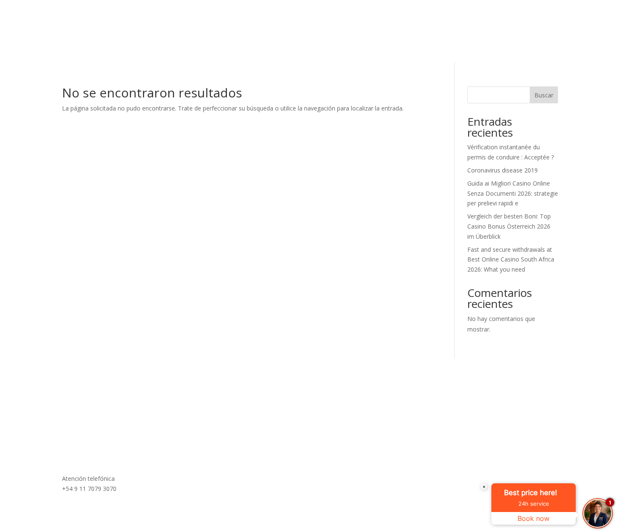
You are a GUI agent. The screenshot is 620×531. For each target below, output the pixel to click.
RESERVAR (490, 18)
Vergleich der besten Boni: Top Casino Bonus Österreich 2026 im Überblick (509, 226)
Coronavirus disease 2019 (502, 170)
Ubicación (378, 47)
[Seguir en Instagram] (534, 18)
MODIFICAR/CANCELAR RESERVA (392, 18)
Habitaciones (328, 47)
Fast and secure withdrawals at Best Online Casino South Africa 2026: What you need (510, 259)
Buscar (543, 95)
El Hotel (196, 47)
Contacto (421, 47)
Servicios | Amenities (257, 47)
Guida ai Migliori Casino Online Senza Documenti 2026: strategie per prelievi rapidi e (512, 193)
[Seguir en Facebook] (551, 18)
